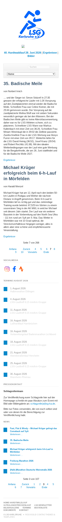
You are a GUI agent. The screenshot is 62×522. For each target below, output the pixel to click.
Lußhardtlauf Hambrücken (23, 323)
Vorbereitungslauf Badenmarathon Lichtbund (33, 334)
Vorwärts (32, 252)
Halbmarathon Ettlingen (22, 291)
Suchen (54, 67)
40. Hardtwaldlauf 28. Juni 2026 (22, 52)
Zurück (26, 249)
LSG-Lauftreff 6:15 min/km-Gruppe (28, 302)
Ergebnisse (50, 52)
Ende (46, 252)
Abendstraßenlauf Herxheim (24, 355)
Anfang (12, 249)
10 (22, 252)
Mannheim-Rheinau (20, 377)
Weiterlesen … (16, 434)
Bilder (31, 56)
